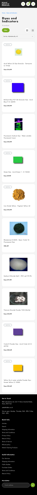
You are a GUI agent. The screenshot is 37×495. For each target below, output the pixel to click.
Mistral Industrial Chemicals (6, 4)
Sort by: (6, 36)
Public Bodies (6, 464)
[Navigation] (33, 4)
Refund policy (6, 445)
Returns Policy (6, 439)
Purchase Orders (7, 467)
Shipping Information (8, 429)
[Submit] (33, 485)
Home (3, 13)
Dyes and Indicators (12, 13)
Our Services (6, 458)
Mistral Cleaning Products (9, 448)
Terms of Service (7, 442)
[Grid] (27, 30)
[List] (33, 30)
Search (4, 426)
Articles (4, 423)
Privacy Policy (6, 435)
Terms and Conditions (8, 432)
